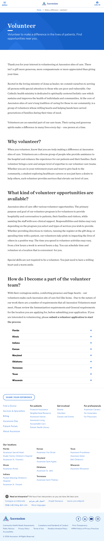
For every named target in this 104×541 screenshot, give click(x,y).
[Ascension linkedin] (84, 518)
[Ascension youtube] (91, 518)
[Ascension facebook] (78, 518)
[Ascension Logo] (14, 520)
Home (39, 10)
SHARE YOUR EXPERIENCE (19, 397)
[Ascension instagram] (97, 518)
